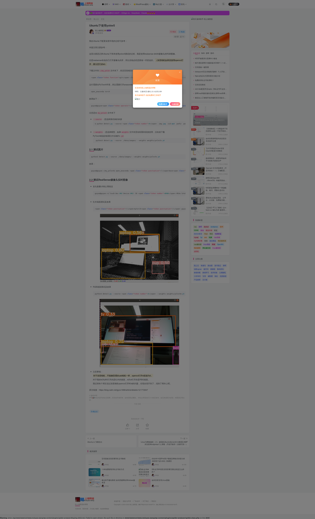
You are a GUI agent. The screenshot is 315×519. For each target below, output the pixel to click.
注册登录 (175, 104)
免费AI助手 (163, 104)
